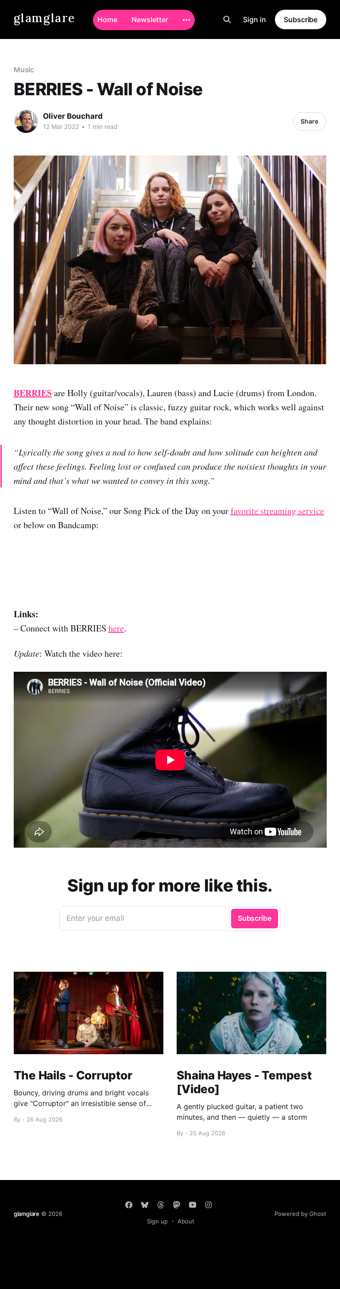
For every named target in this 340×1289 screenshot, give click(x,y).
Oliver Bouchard (73, 116)
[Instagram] (208, 1204)
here (116, 628)
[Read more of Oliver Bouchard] (26, 121)
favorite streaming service (277, 511)
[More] (186, 20)
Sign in (254, 19)
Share (309, 121)
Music (24, 69)
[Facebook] (128, 1204)
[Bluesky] (144, 1204)
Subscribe (300, 19)
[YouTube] (192, 1204)
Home (107, 19)
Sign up (157, 1221)
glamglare (44, 18)
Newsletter (149, 19)
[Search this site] (227, 19)
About (186, 1221)
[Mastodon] (176, 1204)
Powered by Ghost (300, 1213)
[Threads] (160, 1204)
